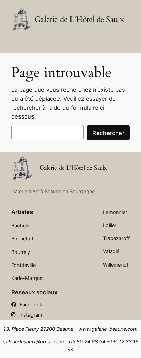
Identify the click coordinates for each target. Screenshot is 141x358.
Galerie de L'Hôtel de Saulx (79, 19)
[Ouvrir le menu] (15, 42)
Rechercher (108, 132)
